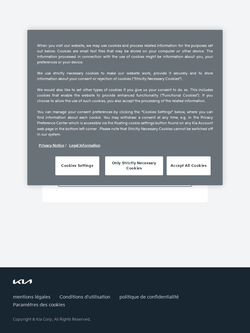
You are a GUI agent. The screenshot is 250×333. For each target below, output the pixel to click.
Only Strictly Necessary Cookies (134, 165)
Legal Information (84, 145)
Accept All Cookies (188, 166)
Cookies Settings (77, 166)
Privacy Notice (51, 145)
